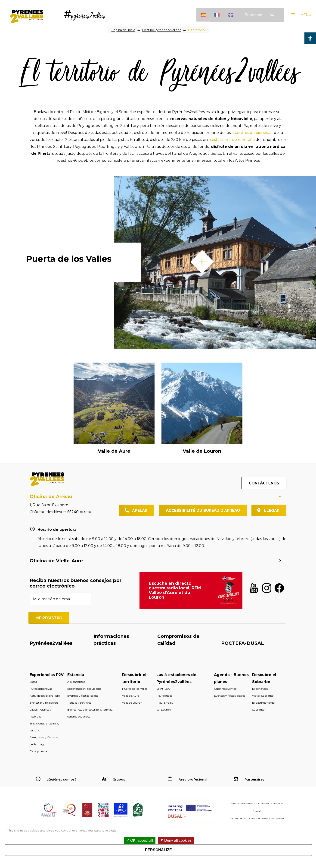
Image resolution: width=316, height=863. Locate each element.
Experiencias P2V (47, 675)
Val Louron (163, 709)
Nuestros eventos (225, 688)
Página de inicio (123, 30)
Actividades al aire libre (45, 695)
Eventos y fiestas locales (82, 695)
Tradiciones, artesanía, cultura (44, 727)
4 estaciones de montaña (232, 139)
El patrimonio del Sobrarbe (263, 706)
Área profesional (193, 779)
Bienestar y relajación (44, 702)
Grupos (119, 779)
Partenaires (254, 779)
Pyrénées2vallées (51, 643)
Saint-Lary (163, 688)
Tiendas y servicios (79, 702)
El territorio (196, 30)
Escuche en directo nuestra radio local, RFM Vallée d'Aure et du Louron (175, 590)
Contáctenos (264, 483)
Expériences (260, 688)
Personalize (158, 850)
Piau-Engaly (164, 702)
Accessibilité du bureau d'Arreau (203, 510)
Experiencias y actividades (84, 688)
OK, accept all (141, 840)
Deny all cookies (177, 840)
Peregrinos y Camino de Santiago (44, 741)
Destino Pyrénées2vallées (161, 30)
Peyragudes (164, 695)
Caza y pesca (38, 751)
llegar (271, 510)
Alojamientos (76, 681)
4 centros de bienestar (252, 132)
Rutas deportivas (41, 688)
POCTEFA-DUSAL (242, 643)
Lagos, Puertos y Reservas (41, 713)
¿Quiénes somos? (62, 779)
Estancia (75, 675)
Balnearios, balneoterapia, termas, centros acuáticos (90, 713)
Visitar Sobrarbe (262, 695)
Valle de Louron (202, 451)
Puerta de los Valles (69, 259)
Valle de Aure (114, 451)
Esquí (33, 681)
